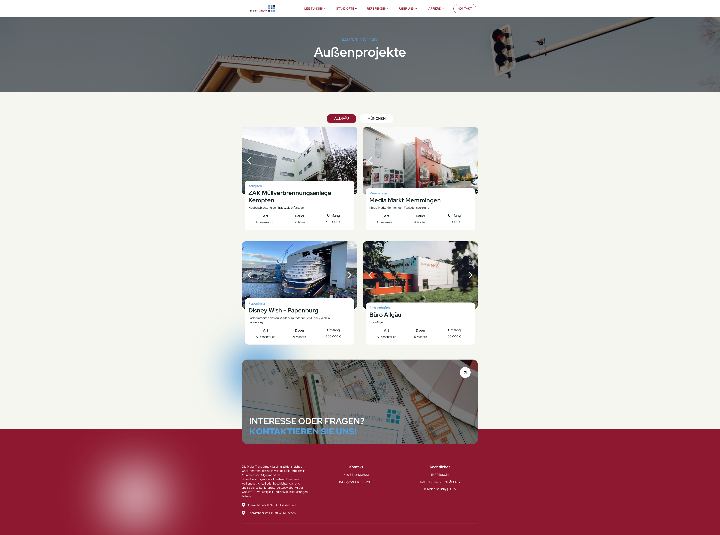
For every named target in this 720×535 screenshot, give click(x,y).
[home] (263, 8)
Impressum (440, 475)
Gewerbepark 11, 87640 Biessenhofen (273, 505)
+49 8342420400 (356, 475)
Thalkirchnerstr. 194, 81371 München (272, 513)
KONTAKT (465, 9)
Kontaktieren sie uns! (303, 431)
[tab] (341, 118)
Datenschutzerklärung (440, 482)
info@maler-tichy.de (356, 482)
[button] (316, 8)
